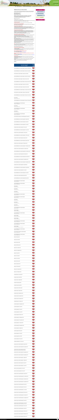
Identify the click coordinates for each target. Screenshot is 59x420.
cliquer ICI (21, 51)
